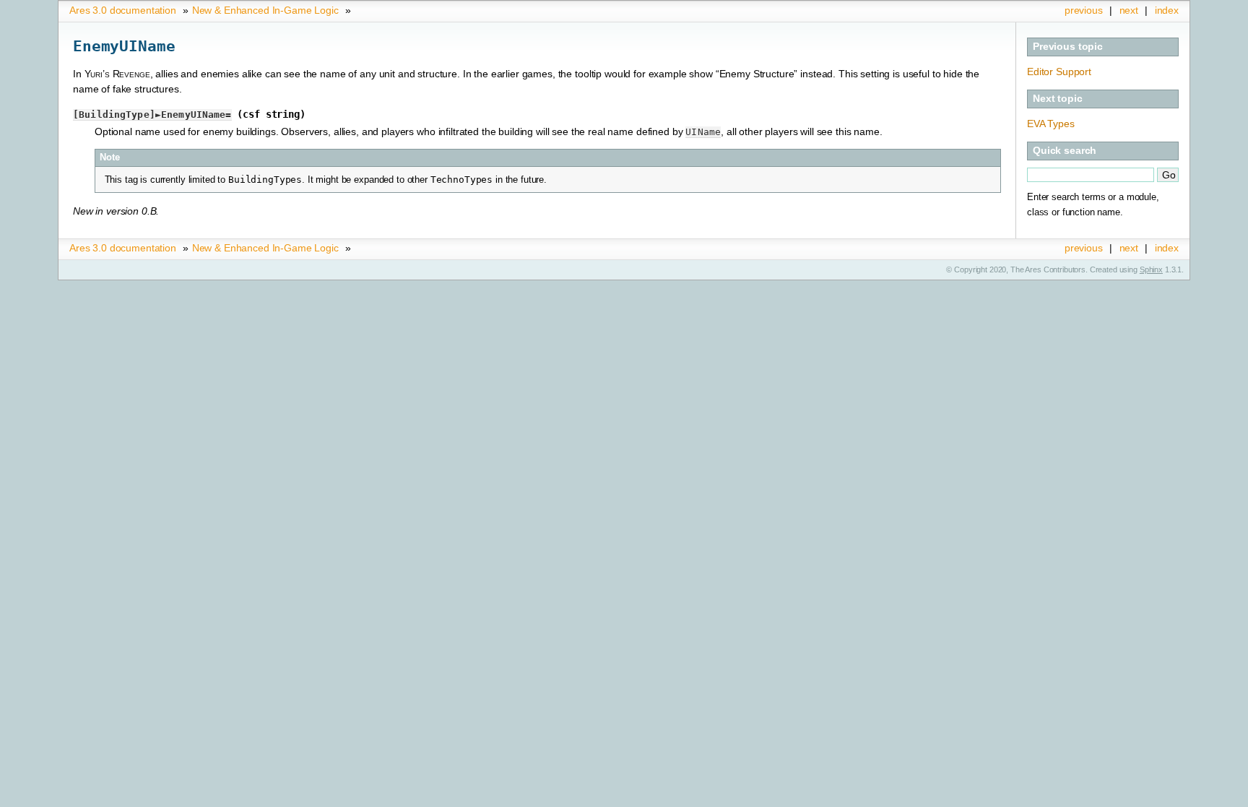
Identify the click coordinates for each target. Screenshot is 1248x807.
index (1167, 10)
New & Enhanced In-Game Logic (265, 10)
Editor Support (1059, 71)
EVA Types (1051, 123)
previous (1084, 10)
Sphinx (1151, 269)
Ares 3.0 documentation (122, 10)
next (1128, 10)
